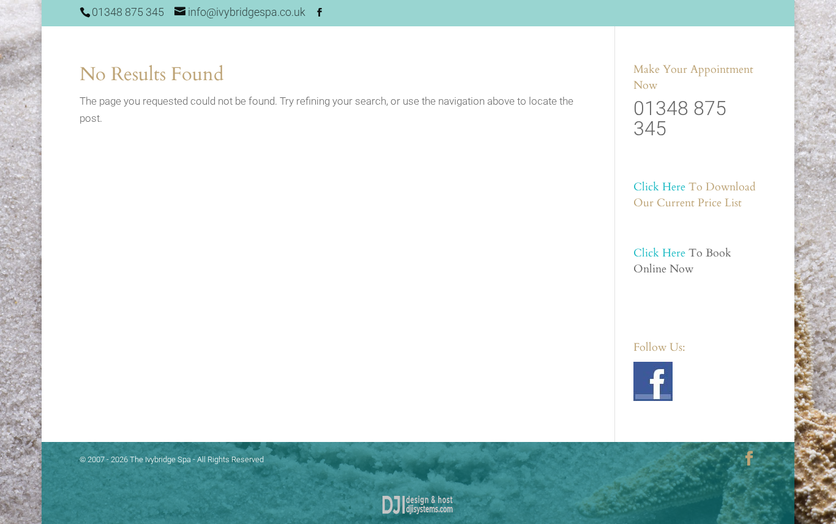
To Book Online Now (682, 261)
